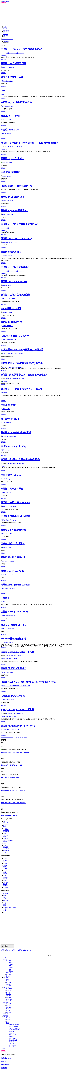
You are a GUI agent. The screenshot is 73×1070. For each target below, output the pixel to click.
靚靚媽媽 (8, 997)
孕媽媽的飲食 (12, 1035)
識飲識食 (8, 994)
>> (26, 737)
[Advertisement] (36, 14)
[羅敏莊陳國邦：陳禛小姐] (7, 561)
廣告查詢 (25, 950)
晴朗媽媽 (5, 842)
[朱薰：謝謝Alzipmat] (6, 479)
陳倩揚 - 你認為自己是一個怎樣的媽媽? (20, 459)
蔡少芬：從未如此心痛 (12, 77)
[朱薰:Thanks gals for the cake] (8, 588)
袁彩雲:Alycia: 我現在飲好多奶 (16, 102)
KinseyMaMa (6, 822)
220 (4, 737)
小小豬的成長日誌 (8, 840)
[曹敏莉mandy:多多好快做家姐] (8, 436)
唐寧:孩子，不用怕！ (11, 116)
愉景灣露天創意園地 (11, 251)
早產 (3, 91)
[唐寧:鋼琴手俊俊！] (6, 422)
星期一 (11, 962)
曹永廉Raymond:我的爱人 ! (14, 210)
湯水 (4, 843)
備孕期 (8, 1017)
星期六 (11, 971)
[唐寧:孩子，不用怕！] (6, 119)
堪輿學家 (8, 982)
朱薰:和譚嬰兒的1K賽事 (13, 696)
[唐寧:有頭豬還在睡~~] (6, 176)
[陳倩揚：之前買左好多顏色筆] (9, 298)
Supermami (6, 41)
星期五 (11, 969)
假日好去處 (6, 831)
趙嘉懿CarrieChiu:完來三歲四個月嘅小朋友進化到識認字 (29, 682)
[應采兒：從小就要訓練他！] (8, 533)
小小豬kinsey (6, 838)
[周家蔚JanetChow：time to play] (9, 242)
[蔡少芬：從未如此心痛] (7, 81)
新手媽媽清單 (12, 1045)
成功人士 (8, 984)
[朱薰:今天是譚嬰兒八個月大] (8, 339)
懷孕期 (8, 1019)
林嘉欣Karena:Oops (11, 129)
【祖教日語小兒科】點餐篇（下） (11, 815)
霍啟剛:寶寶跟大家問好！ (13, 668)
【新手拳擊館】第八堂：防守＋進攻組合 (13, 790)
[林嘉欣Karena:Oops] (6, 133)
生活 (4, 845)
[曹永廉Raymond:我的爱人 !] (8, 214)
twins (4, 826)
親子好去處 (6, 850)
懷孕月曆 (11, 1046)
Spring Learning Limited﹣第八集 (17, 652)
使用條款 (8, 950)
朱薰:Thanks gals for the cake (15, 584)
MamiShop (5, 34)
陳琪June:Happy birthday (13, 446)
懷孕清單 (11, 1041)
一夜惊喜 (5, 598)
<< (1, 737)
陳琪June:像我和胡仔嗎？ (14, 625)
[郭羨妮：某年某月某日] (7, 492)
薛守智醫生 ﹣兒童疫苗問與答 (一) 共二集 (22, 389)
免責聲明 (14, 950)
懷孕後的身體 (12, 1038)
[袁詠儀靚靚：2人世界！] (7, 547)
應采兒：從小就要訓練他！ (14, 530)
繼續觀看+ (3, 59)
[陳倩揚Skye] (4, 55)
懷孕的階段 (12, 1036)
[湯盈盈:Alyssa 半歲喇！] (7, 162)
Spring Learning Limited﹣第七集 (17, 709)
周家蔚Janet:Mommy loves (14, 281)
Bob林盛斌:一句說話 (11, 308)
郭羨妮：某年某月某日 (12, 488)
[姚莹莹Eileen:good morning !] (8, 615)
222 (8, 737)
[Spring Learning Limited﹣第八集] (9, 658)
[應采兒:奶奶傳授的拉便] (7, 200)
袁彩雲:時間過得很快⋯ (12, 322)
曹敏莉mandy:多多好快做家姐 (16, 432)
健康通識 (8, 1007)
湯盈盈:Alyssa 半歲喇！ (12, 158)
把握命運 (8, 1009)
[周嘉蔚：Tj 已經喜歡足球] (7, 67)
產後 (7, 1021)
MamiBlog (5, 32)
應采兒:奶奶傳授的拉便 (12, 196)
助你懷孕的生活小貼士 (15, 1028)
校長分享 (8, 976)
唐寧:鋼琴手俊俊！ (10, 418)
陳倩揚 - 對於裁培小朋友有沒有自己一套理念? (24, 374)
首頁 (4, 26)
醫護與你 (8, 995)
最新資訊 (8, 992)
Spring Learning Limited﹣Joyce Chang (15, 655)
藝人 (7, 979)
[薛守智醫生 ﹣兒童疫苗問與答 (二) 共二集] (12, 367)
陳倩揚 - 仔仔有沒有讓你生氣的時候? (19, 224)
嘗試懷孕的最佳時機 (14, 1024)
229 (22, 737)
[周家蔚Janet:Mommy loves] (7, 285)
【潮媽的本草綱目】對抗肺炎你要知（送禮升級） (15, 752)
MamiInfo (5, 35)
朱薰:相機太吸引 (9, 405)
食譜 (4, 852)
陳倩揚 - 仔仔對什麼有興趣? (15, 267)
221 (6, 737)
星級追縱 (8, 990)
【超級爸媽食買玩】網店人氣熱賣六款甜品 (13, 803)
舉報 (30, 950)
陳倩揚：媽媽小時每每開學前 (15, 516)
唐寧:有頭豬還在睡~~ (11, 172)
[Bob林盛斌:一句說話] (6, 312)
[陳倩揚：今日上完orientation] (8, 506)
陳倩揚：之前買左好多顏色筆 (15, 294)
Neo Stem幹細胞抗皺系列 (13, 638)
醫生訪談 (8, 974)
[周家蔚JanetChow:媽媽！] (7, 574)
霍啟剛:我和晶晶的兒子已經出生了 (18, 726)
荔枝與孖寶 (6, 848)
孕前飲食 (11, 1033)
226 (16, 737)
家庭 (4, 836)
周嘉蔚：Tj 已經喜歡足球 (13, 63)
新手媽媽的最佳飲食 (14, 1029)
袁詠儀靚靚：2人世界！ (13, 543)
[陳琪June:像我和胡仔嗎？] (7, 628)
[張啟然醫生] (4, 392)
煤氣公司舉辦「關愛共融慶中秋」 (18, 186)
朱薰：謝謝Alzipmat (11, 475)
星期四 (11, 967)
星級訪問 (8, 972)
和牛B (4, 833)
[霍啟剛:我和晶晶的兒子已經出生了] (10, 730)
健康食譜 (8, 1005)
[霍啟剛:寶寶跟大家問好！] (8, 672)
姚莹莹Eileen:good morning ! (15, 611)
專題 (7, 1023)
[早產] (2, 94)
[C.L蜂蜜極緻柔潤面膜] (7, 642)
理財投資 (8, 1012)
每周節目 (8, 960)
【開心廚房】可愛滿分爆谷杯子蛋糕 (11, 765)
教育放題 (8, 1010)
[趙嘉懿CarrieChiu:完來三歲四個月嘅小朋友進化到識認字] (15, 686)
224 (12, 737)
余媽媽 (5, 828)
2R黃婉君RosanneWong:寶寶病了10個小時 (22, 349)
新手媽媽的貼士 (13, 1040)
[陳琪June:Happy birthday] (7, 450)
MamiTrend (6, 30)
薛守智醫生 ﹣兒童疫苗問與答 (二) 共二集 (22, 363)
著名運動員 (9, 986)
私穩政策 (19, 950)
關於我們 (3, 950)
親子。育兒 (9, 1000)
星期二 (11, 964)
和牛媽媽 (5, 835)
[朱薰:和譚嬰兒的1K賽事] (7, 699)
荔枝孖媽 (5, 847)
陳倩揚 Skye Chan (10, 53)
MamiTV (5, 27)
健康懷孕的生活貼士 (14, 1026)
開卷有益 (8, 1003)
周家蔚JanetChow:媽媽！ (13, 571)
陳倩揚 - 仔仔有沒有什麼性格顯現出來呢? (21, 49)
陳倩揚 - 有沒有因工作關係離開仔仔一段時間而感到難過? (29, 143)
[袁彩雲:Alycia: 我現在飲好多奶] (9, 106)
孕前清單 (11, 1043)
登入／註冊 (3, 2)
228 (20, 737)
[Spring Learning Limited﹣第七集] (9, 716)
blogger (5, 825)
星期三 (11, 965)
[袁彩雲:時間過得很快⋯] (7, 326)
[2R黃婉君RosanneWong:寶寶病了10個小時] (12, 353)
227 (18, 737)
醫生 (7, 980)
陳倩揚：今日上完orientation (15, 502)
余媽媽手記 (6, 830)
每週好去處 (9, 988)
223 (10, 737)
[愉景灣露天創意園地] (6, 255)
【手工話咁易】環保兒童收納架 (10, 777)
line (4, 36)
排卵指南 (11, 1031)
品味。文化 (9, 999)
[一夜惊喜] (3, 601)
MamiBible (5, 31)
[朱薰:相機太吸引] (5, 409)
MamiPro (5, 28)
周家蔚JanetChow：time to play (16, 238)
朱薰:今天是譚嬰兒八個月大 (15, 336)
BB (4, 821)
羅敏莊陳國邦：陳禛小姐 (13, 557)
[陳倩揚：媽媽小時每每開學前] (9, 520)
